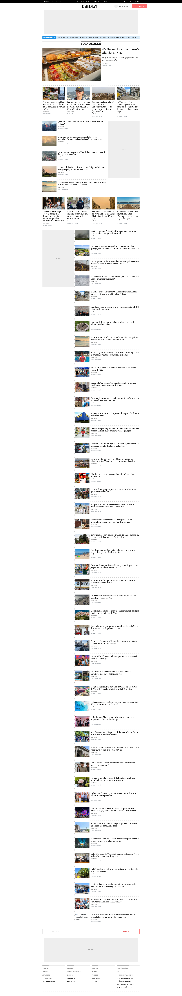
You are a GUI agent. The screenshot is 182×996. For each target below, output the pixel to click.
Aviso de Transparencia (125, 984)
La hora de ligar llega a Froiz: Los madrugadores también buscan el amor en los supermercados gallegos (115, 429)
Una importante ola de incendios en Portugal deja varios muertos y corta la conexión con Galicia (115, 262)
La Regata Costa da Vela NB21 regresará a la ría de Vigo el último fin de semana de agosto (115, 855)
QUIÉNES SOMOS (47, 978)
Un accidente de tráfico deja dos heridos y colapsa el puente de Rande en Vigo (113, 597)
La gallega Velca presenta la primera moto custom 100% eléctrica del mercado (115, 308)
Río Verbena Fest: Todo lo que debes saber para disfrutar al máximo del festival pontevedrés (115, 840)
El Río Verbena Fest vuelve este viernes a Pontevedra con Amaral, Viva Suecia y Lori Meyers (113, 885)
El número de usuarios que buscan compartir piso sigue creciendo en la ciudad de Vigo (115, 612)
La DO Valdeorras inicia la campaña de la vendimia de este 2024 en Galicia (114, 870)
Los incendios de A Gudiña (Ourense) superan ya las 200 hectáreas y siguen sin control (113, 232)
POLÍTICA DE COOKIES (124, 981)
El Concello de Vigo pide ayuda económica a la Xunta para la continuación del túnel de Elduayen (114, 293)
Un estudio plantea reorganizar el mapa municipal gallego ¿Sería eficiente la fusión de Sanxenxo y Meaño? (115, 247)
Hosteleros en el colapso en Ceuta (125, 1)
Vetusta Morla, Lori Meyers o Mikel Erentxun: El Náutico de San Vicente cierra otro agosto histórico (113, 460)
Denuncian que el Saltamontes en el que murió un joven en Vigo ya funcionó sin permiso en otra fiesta (113, 809)
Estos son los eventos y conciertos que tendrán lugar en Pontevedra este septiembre (115, 399)
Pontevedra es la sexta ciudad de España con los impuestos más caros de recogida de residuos (111, 521)
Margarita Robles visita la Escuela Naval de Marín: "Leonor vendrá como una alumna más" (112, 505)
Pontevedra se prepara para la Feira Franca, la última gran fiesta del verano (113, 490)
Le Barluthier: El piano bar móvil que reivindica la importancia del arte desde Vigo (112, 718)
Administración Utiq (124, 987)
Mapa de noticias (64, 1)
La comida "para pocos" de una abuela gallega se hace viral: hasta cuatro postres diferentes (113, 384)
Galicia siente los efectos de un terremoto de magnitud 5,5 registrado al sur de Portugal (114, 703)
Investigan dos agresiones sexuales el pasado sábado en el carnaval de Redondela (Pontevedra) (115, 536)
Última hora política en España (77, 1)
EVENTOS (70, 975)
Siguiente (126, 931)
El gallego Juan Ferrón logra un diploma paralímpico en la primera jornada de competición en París (115, 353)
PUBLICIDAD (71, 978)
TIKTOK (94, 981)
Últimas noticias (55, 1)
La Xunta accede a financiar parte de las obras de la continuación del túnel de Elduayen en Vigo (127, 107)
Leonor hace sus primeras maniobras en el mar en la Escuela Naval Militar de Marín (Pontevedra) (78, 105)
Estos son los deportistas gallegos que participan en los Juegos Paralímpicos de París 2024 (114, 566)
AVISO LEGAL (121, 972)
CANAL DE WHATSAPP (49, 981)
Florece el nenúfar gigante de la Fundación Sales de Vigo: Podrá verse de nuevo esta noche (113, 779)
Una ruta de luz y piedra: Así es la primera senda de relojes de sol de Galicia (113, 323)
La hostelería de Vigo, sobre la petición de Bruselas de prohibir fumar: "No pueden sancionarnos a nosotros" (53, 216)
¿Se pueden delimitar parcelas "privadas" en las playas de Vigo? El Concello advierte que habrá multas (114, 688)
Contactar (70, 968)
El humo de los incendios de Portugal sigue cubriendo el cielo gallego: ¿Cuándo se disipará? (82, 168)
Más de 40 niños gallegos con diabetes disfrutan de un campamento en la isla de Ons (114, 733)
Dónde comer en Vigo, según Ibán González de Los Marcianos (112, 475)
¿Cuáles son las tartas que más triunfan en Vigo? (120, 51)
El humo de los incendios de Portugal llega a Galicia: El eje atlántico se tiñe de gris (103, 215)
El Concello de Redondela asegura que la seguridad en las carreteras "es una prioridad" (114, 824)
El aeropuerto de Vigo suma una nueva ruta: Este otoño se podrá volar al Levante (114, 581)
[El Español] (91, 6)
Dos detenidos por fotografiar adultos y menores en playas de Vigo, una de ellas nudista (113, 551)
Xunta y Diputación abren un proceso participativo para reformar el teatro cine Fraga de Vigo (115, 748)
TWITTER (94, 972)
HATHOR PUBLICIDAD (74, 972)
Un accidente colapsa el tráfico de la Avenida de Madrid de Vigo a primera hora (82, 153)
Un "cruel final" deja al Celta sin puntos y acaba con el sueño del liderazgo (114, 657)
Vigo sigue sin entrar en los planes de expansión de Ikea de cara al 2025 (115, 414)
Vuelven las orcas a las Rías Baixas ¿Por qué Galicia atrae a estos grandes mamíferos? (115, 277)
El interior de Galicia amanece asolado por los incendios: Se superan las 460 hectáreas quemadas (80, 138)
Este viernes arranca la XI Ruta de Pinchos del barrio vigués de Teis (113, 369)
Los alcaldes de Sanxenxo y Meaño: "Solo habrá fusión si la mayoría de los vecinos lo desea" (82, 183)
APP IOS (45, 972)
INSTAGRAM (96, 978)
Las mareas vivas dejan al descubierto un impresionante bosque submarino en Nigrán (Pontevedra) (103, 107)
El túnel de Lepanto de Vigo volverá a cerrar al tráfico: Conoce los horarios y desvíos (114, 642)
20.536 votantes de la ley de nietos (94, 1)
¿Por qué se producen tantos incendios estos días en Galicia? (80, 123)
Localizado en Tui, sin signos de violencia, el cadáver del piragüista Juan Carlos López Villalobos (115, 445)
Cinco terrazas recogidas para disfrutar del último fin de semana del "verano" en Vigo (53, 105)
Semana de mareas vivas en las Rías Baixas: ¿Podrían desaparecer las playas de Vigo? (127, 215)
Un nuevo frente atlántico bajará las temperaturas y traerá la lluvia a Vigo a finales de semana (113, 916)
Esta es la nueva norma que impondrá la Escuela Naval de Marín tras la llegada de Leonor (114, 627)
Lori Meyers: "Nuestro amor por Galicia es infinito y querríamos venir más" (113, 764)
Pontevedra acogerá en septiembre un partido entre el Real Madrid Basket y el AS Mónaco (114, 900)
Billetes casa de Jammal (109, 1)
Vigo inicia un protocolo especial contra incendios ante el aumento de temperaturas (78, 215)
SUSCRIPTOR (71, 981)
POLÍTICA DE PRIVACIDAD (125, 975)
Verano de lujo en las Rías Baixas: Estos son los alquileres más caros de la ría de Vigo (111, 672)
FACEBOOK (95, 975)
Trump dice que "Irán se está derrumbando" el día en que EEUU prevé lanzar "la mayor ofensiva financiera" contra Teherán (96, 37)
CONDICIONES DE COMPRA (125, 978)
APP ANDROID (46, 975)
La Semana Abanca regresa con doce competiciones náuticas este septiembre (113, 794)
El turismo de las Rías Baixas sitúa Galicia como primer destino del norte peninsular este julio (114, 338)
